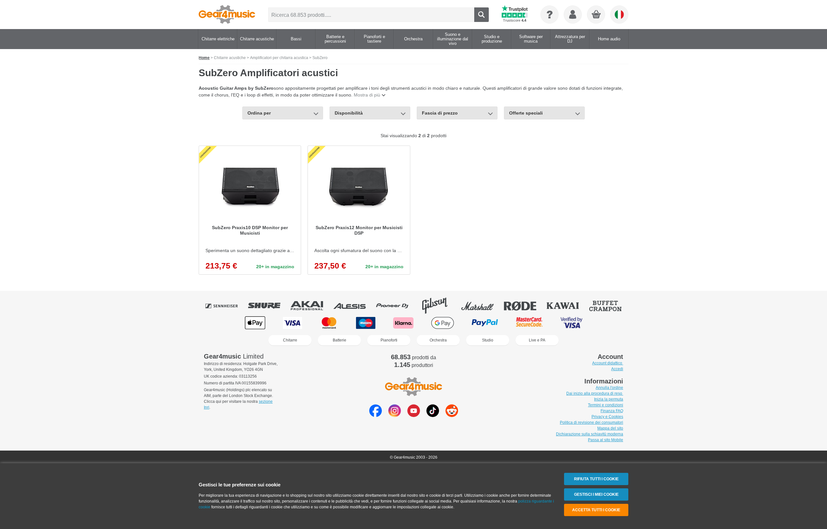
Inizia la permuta (608, 399)
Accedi (617, 369)
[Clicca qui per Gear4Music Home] (227, 14)
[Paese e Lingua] (619, 14)
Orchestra (438, 340)
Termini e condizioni (605, 405)
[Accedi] (572, 14)
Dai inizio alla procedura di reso (594, 393)
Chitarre (290, 340)
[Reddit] (451, 415)
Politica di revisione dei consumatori (591, 422)
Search (481, 14)
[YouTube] (413, 415)
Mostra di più (367, 94)
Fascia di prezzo (440, 113)
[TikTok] (432, 415)
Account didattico (607, 363)
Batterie (339, 340)
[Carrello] (596, 15)
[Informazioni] (549, 14)
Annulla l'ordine (609, 387)
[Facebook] (375, 415)
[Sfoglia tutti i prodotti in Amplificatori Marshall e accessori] (482, 305)
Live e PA (537, 340)
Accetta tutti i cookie (596, 510)
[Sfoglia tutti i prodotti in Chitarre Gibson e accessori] (439, 305)
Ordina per (259, 113)
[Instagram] (394, 415)
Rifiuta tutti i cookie (596, 479)
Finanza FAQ (612, 411)
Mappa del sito (610, 428)
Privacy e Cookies (607, 416)
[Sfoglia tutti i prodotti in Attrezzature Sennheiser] (226, 305)
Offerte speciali (526, 113)
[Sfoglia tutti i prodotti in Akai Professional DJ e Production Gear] (311, 305)
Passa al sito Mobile (605, 440)
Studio (487, 340)
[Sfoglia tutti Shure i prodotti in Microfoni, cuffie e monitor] (268, 305)
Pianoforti (389, 340)
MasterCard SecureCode (529, 323)
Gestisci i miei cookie (596, 494)
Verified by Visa (571, 323)
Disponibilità (349, 113)
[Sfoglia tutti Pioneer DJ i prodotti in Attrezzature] (396, 305)
